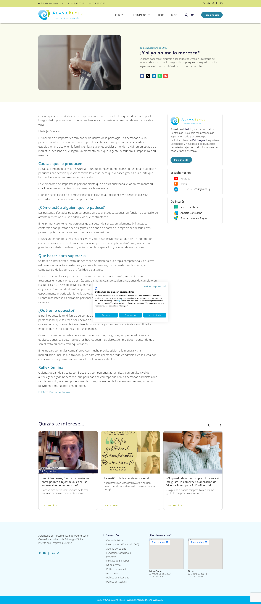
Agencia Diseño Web (147, 599)
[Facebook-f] (213, 3)
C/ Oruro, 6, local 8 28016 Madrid (197, 574)
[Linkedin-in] (217, 3)
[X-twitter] (204, 3)
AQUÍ (119, 300)
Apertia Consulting (191, 213)
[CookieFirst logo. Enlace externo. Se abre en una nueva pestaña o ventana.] (96, 288)
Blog (174, 14)
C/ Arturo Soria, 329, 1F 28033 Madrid (161, 574)
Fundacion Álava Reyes (193, 218)
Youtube (185, 178)
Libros (160, 14)
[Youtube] (209, 3)
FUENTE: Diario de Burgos (54, 392)
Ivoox (183, 184)
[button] (142, 76)
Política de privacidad (155, 286)
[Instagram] (221, 3)
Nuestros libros (189, 207)
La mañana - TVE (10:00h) (195, 189)
